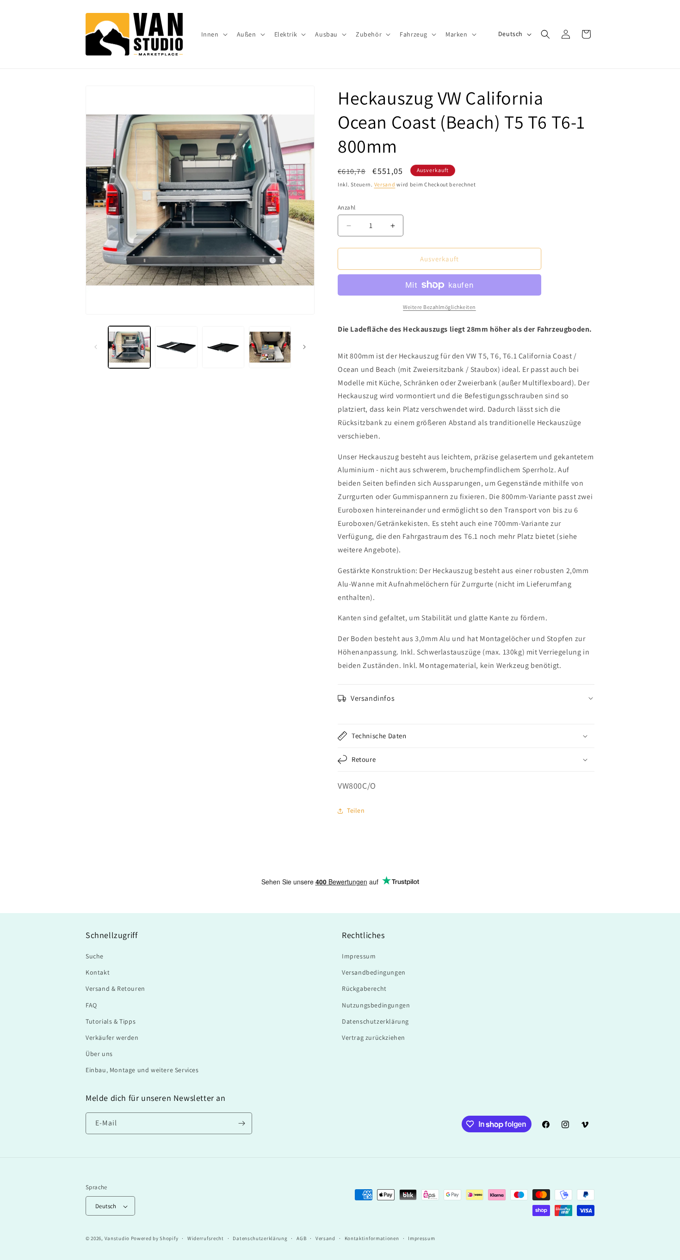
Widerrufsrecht (205, 1238)
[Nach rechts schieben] (304, 347)
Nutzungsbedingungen (376, 1005)
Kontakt (98, 972)
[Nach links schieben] (96, 347)
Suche (95, 956)
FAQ (91, 1005)
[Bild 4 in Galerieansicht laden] (270, 347)
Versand (385, 184)
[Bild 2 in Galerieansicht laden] (176, 347)
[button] (213, 34)
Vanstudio (117, 1238)
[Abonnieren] (241, 1123)
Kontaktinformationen (372, 1238)
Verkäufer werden (112, 1037)
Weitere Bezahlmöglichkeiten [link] (439, 306)
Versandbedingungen (374, 972)
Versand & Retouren (115, 989)
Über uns (99, 1054)
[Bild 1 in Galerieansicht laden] (129, 347)
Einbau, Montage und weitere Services (142, 1070)
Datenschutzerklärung (375, 1021)
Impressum (359, 956)
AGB (301, 1238)
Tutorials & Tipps (111, 1021)
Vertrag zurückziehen (373, 1037)
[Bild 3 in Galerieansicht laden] (223, 347)
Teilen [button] (356, 810)
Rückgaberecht (364, 989)
